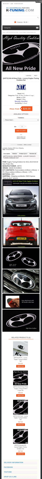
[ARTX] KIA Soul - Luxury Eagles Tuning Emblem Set (20, 417)
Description (7, 153)
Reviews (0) (33, 153)
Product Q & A (23, 153)
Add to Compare (21, 138)
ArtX (23, 93)
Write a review (27, 144)
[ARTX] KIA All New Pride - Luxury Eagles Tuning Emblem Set (21, 32)
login (11, 3)
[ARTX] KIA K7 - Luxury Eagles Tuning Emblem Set (20, 359)
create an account (18, 3)
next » (35, 75)
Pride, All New (19, 95)
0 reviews (19, 144)
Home (3, 32)
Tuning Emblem (10, 149)
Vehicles (14, 153)
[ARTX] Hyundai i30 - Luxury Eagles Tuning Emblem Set (20, 447)
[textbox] (21, 17)
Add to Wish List (21, 137)
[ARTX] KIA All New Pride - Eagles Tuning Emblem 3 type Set (20, 388)
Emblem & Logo (28, 95)
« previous (28, 75)
